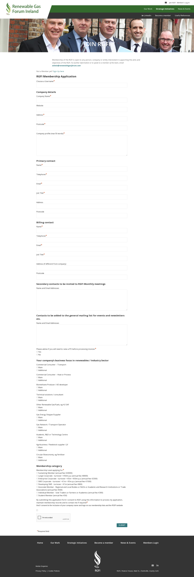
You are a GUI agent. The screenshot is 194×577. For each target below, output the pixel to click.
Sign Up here (58, 71)
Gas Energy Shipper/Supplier (48, 414)
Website (39, 105)
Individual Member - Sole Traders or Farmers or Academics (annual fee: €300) (70, 492)
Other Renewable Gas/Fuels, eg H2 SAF (52, 404)
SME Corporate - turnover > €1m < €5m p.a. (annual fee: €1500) (64, 481)
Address (40, 115)
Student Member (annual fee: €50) (52, 495)
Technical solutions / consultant (49, 394)
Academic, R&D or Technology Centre (52, 434)
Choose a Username (45, 81)
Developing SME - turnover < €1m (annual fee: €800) (60, 484)
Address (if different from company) (51, 264)
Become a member (163, 15)
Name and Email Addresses (47, 288)
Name (39, 165)
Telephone (41, 174)
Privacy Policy (41, 571)
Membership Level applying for (50, 470)
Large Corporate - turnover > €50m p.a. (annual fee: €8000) (63, 476)
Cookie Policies (54, 571)
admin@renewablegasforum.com (66, 65)
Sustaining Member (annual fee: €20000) (55, 473)
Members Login (151, 542)
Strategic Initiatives (77, 542)
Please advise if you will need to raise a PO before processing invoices (66, 349)
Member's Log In (183, 2)
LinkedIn (147, 15)
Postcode (40, 124)
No (39, 354)
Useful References (182, 15)
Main (40, 367)
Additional (42, 370)
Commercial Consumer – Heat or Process (53, 374)
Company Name (43, 96)
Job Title (40, 193)
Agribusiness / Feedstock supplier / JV (52, 444)
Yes (39, 352)
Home (40, 542)
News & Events (128, 542)
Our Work (55, 542)
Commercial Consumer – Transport (51, 364)
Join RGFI (172, 2)
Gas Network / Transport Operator (51, 424)
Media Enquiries (42, 566)
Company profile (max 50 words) (50, 133)
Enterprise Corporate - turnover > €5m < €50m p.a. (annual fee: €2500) (67, 478)
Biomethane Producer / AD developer (52, 384)
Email (39, 183)
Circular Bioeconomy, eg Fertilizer (50, 454)
